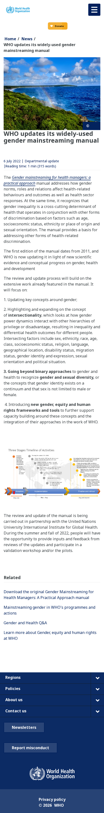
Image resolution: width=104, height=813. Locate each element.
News (27, 38)
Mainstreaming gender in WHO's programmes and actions (49, 610)
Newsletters (24, 727)
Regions (13, 677)
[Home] (18, 10)
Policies (12, 688)
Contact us (15, 711)
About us (13, 699)
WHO (59, 805)
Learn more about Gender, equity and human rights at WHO (50, 635)
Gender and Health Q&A (26, 622)
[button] (94, 10)
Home (10, 38)
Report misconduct (30, 747)
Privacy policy (52, 799)
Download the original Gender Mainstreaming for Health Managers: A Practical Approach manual (49, 594)
